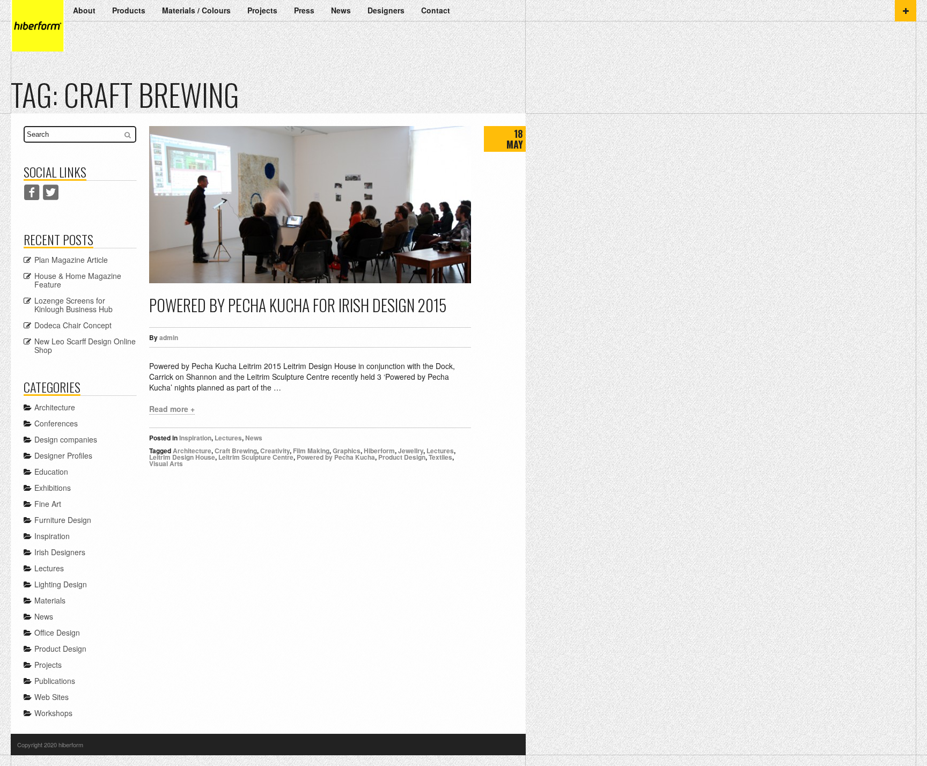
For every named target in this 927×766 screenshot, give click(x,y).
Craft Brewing (236, 450)
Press (304, 10)
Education (51, 471)
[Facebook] (32, 192)
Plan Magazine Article (71, 259)
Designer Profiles (63, 455)
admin (168, 337)
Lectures (228, 438)
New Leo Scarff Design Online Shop (85, 345)
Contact (435, 10)
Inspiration (195, 438)
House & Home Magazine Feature (77, 280)
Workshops (53, 713)
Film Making (311, 450)
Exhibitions (52, 487)
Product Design (401, 457)
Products (128, 10)
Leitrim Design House (182, 457)
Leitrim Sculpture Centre (255, 457)
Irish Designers (59, 552)
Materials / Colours (196, 10)
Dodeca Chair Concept (73, 325)
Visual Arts (166, 463)
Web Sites (51, 696)
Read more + (172, 408)
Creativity (275, 450)
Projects (262, 10)
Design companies (65, 439)
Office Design (57, 632)
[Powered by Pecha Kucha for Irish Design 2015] (310, 204)
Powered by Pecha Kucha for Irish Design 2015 (297, 305)
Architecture (192, 450)
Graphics (346, 450)
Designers (385, 10)
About (84, 10)
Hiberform (379, 450)
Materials (49, 600)
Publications (54, 680)
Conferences (56, 423)
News (341, 10)
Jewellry (410, 450)
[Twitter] (50, 192)
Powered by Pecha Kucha (336, 457)
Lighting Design (60, 584)
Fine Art (47, 503)
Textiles (440, 457)
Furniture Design (62, 519)
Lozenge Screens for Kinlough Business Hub (73, 304)
